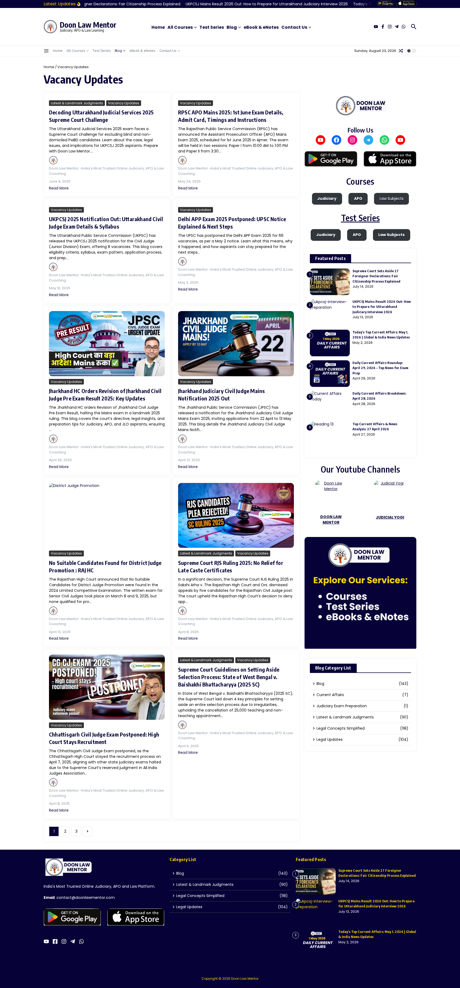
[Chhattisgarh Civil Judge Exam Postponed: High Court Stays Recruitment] (107, 687)
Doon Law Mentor (88, 24)
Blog (232, 27)
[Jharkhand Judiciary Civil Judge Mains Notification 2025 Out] (236, 343)
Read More (59, 188)
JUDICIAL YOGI (390, 517)
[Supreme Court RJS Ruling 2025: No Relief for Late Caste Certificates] (236, 515)
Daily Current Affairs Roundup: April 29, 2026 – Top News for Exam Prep (380, 368)
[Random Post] (401, 51)
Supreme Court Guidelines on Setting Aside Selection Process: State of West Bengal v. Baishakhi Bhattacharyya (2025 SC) (228, 677)
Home (158, 27)
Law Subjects (392, 198)
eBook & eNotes (261, 27)
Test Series (211, 27)
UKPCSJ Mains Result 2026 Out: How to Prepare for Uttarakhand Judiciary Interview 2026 (381, 306)
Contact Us (294, 27)
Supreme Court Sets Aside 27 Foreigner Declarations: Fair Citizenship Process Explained (376, 276)
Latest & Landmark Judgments (77, 103)
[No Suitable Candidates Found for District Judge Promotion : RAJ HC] (107, 515)
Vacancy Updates (123, 103)
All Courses (180, 27)
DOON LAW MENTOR (331, 519)
